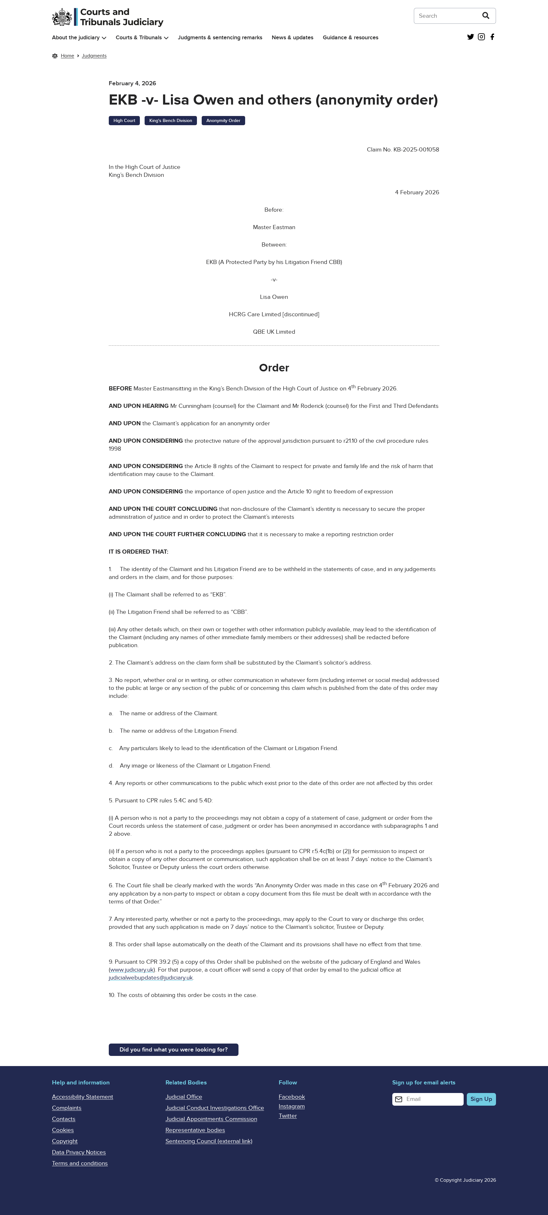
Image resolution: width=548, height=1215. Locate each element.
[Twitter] (470, 37)
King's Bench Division (170, 120)
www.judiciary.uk (131, 970)
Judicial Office (184, 1097)
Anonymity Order (223, 120)
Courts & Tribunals (139, 37)
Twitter (288, 1116)
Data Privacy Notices (79, 1152)
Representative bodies (195, 1130)
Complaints (67, 1108)
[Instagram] (481, 37)
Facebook (292, 1097)
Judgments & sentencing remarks (220, 37)
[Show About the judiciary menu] (104, 37)
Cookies (63, 1130)
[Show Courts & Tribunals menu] (166, 37)
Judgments (94, 56)
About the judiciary (76, 37)
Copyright (65, 1141)
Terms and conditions (80, 1163)
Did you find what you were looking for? (174, 1049)
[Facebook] (492, 37)
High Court (124, 120)
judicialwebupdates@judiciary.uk (151, 977)
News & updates (292, 37)
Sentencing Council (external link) (209, 1141)
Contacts (63, 1119)
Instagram (292, 1106)
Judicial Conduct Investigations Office (215, 1108)
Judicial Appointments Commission (211, 1119)
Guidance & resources (350, 37)
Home (67, 56)
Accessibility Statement (82, 1097)
